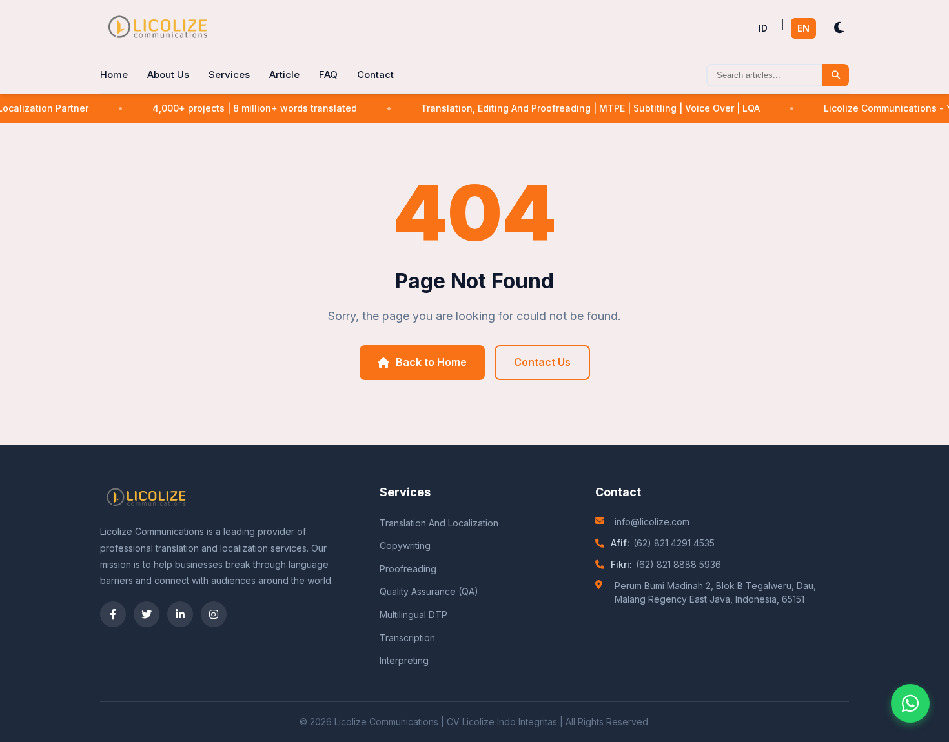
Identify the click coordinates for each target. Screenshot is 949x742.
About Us (168, 74)
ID (763, 28)
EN (803, 28)
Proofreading (408, 568)
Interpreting (404, 660)
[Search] (835, 75)
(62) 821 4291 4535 (674, 542)
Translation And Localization (439, 522)
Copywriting (405, 545)
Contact (375, 74)
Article (284, 74)
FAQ (328, 74)
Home (114, 74)
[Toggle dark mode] (839, 28)
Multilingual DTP (413, 614)
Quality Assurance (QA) (429, 591)
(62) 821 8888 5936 (678, 564)
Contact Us (542, 362)
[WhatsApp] (910, 703)
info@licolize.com (652, 521)
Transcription (407, 637)
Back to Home (431, 362)
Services (229, 74)
